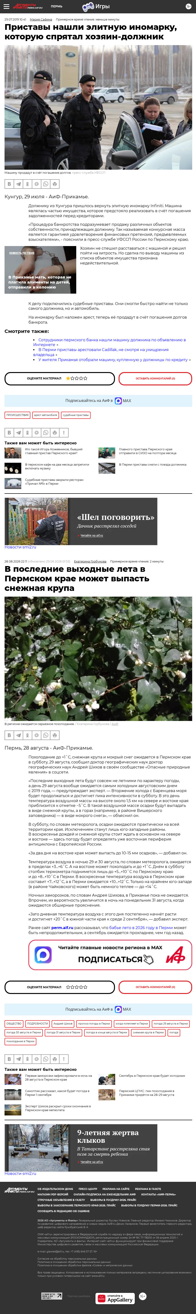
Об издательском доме (55, 1189)
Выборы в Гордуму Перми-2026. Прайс (149, 1205)
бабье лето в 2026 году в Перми (141, 927)
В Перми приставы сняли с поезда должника (152, 464)
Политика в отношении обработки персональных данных (74, 1262)
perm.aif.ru (62, 927)
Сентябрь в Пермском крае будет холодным (152, 1075)
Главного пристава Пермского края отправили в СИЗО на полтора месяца (147, 451)
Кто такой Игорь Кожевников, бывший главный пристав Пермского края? (53, 451)
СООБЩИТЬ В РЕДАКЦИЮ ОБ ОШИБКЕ (64, 1211)
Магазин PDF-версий (53, 1194)
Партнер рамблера (78, 1296)
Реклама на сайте (116, 1189)
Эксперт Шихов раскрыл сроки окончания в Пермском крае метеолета (58, 1108)
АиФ (115, 724)
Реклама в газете (148, 1189)
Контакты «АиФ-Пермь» (158, 1194)
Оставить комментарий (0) (155, 378)
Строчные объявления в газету (61, 1200)
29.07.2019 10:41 (15, 19)
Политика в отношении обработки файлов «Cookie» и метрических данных (85, 1265)
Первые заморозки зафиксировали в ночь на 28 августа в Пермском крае (58, 1077)
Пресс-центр (88, 1189)
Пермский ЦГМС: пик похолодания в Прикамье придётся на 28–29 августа (146, 1093)
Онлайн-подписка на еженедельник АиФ (105, 1194)
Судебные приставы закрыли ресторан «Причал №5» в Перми (54, 481)
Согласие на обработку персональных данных (67, 1258)
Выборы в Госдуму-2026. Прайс (113, 1200)
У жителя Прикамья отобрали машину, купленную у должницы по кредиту (113, 359)
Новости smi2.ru (20, 547)
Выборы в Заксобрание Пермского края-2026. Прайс (77, 1205)
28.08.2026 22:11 (16, 561)
